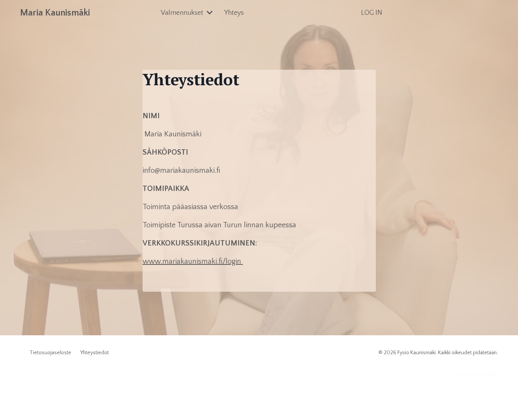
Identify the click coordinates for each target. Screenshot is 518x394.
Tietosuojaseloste (50, 353)
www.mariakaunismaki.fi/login (192, 261)
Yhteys (234, 13)
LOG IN (371, 13)
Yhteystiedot (94, 353)
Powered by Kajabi (476, 375)
